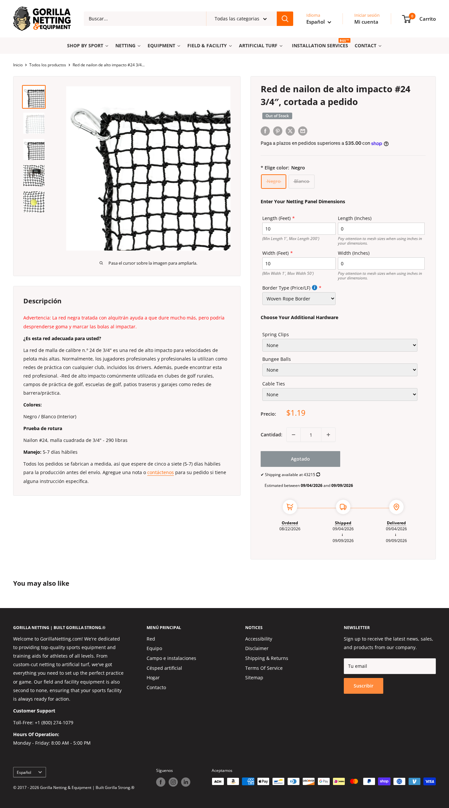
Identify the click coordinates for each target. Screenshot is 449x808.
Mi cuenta (366, 21)
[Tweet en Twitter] (290, 131)
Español (24, 772)
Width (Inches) (353, 253)
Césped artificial (164, 668)
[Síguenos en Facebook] (160, 782)
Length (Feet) (276, 218)
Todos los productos (47, 65)
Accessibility (258, 639)
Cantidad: (271, 434)
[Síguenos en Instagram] (173, 782)
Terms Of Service (264, 668)
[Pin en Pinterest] (277, 131)
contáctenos (160, 472)
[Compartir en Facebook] (265, 131)
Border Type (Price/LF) (286, 288)
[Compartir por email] (302, 131)
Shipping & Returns (266, 658)
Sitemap (254, 677)
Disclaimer (257, 648)
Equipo (154, 648)
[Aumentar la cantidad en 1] (328, 435)
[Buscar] (285, 18)
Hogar (153, 677)
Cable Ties (273, 384)
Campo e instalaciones (171, 658)
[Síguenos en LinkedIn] (185, 782)
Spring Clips (275, 334)
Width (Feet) (275, 253)
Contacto (156, 687)
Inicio (18, 65)
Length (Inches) (354, 218)
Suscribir (363, 686)
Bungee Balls (276, 359)
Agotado (300, 459)
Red (151, 639)
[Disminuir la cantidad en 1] (293, 435)
